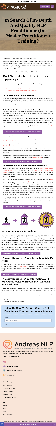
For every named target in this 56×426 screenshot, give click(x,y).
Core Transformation (9, 388)
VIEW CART (33, 1)
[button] (2, 424)
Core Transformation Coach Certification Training (28, 180)
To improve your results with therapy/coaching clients (21, 91)
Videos (5, 405)
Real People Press (8, 415)
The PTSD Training (8, 391)
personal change (37, 157)
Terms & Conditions (40, 422)
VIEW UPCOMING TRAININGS (28, 424)
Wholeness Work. (23, 266)
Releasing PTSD (7, 394)
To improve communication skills (15, 87)
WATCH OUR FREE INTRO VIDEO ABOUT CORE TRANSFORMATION (22, 132)
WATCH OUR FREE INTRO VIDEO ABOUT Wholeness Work (19, 274)
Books (4, 409)
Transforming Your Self (9, 397)
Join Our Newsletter (23, 1)
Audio (4, 412)
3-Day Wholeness (8, 385)
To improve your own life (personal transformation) (21, 89)
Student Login (45, 6)
